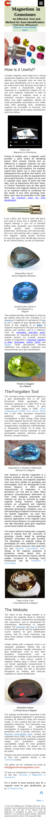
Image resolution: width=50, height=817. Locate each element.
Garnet (29, 342)
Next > (40, 800)
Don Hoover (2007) (36, 411)
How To (33, 627)
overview (8, 320)
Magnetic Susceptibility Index (30, 548)
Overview (20, 627)
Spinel (38, 342)
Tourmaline (19, 342)
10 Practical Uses (15, 788)
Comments (9, 760)
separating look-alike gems (30, 332)
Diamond (32, 340)
